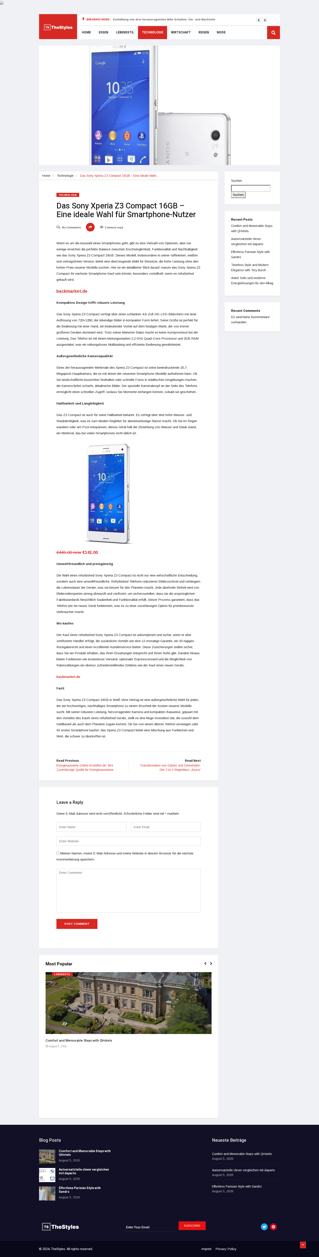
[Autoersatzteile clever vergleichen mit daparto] (47, 1175)
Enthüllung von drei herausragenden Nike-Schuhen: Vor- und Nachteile (164, 19)
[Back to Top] (303, 1245)
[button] (258, 20)
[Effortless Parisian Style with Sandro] (47, 1193)
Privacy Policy (226, 1249)
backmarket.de (71, 291)
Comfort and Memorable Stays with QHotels (79, 1040)
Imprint (206, 1249)
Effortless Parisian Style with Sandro (80, 1190)
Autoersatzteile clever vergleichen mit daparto (84, 1171)
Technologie (152, 32)
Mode (221, 32)
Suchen (236, 180)
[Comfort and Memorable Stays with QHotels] (47, 1157)
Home (86, 32)
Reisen (204, 32)
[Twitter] (264, 1226)
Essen (103, 32)
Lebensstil (125, 32)
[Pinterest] (273, 1226)
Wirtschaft (181, 32)
